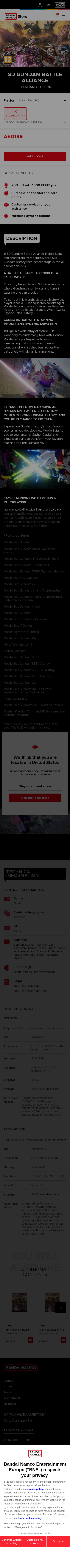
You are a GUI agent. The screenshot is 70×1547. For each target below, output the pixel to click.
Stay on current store (35, 786)
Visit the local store (35, 798)
